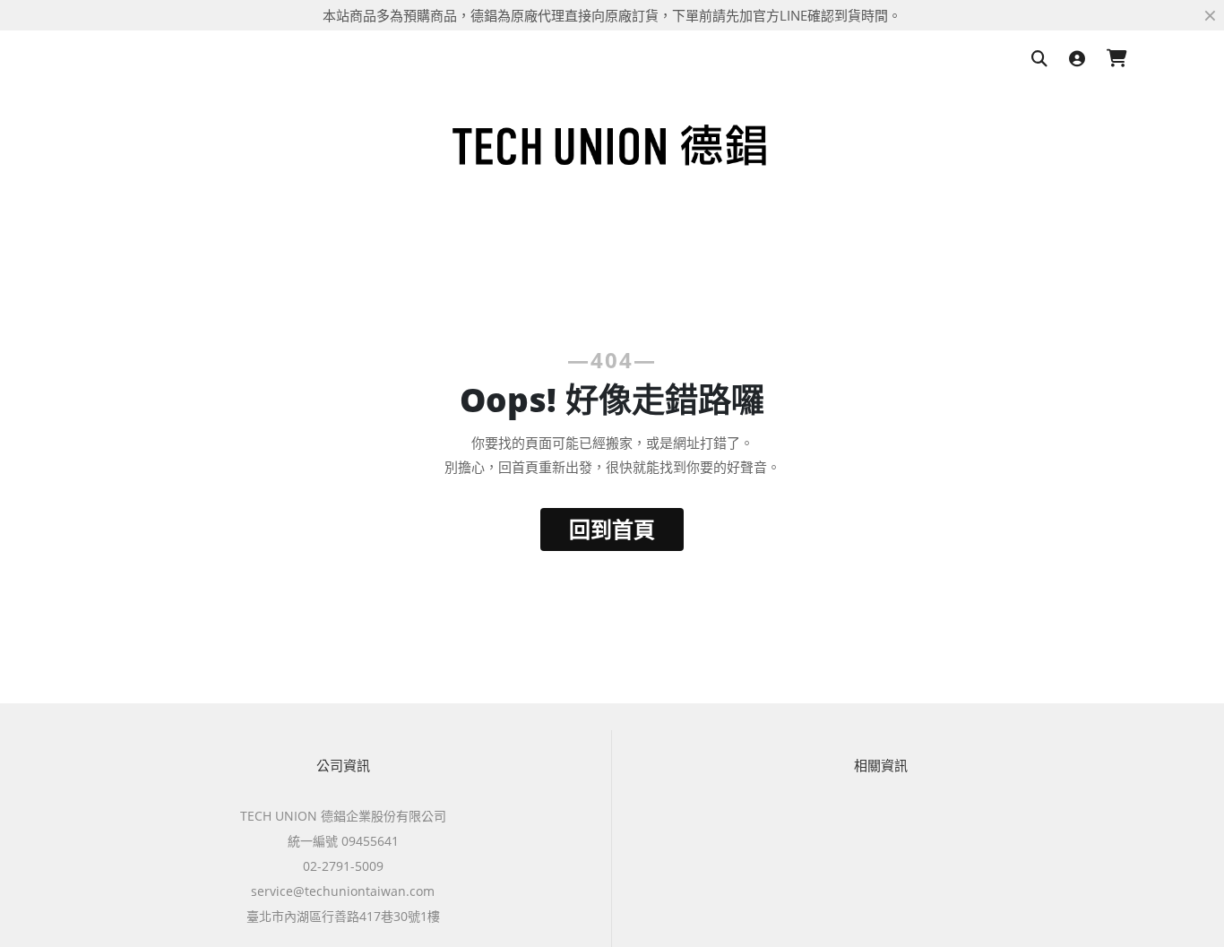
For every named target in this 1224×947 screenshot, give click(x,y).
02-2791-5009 (343, 865)
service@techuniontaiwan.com (343, 891)
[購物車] (1117, 59)
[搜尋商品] (1039, 59)
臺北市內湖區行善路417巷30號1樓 (343, 916)
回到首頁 (612, 529)
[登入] (1077, 59)
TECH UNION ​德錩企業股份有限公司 (343, 815)
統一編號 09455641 (343, 840)
